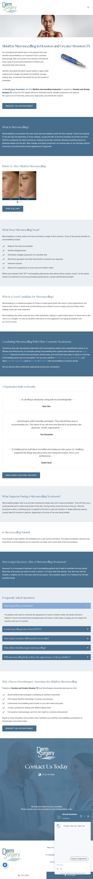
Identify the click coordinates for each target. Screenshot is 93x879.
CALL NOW (25, 875)
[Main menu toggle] (88, 7)
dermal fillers (75, 358)
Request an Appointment (19, 106)
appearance (10, 96)
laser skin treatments (15, 361)
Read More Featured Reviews (21, 475)
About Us (50, 848)
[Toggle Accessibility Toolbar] (5, 865)
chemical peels (11, 322)
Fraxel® (34, 361)
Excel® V (43, 361)
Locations (71, 875)
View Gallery (13, 209)
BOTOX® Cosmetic (62, 358)
